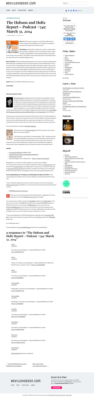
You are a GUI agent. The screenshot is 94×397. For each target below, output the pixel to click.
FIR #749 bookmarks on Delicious (18, 191)
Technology (67, 70)
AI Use (67, 395)
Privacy (63, 395)
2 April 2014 (14, 349)
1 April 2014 (14, 246)
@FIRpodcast (32, 205)
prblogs (13, 257)
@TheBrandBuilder (30, 126)
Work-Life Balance (69, 74)
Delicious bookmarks (12, 185)
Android (39, 158)
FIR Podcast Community (30, 197)
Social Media (68, 69)
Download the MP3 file (15, 152)
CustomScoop (18, 166)
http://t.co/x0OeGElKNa (38, 265)
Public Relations (68, 67)
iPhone (34, 158)
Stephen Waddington (70, 172)
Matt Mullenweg (68, 167)
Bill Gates (67, 155)
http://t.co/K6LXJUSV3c (18, 342)
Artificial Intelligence (70, 55)
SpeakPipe (33, 201)
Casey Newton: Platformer (71, 156)
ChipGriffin (14, 309)
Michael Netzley (15, 347)
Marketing (67, 64)
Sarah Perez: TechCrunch (71, 170)
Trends (66, 72)
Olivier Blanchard (18, 98)
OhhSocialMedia (15, 283)
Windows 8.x (45, 158)
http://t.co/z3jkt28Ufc (17, 278)
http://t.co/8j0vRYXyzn (17, 252)
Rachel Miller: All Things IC (71, 168)
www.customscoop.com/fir (15, 168)
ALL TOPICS (66, 78)
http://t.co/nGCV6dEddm (18, 316)
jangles (13, 244)
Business (67, 58)
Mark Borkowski (68, 165)
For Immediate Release (13, 18)
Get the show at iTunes (15, 156)
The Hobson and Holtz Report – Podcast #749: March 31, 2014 (26, 26)
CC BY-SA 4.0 (52, 395)
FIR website (47, 201)
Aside (66, 57)
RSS (71, 395)
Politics (66, 65)
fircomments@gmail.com (13, 207)
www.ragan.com (48, 164)
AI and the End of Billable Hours (71, 97)
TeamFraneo (14, 335)
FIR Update (52, 217)
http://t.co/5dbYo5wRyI (17, 329)
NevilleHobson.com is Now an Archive (73, 88)
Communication (68, 60)
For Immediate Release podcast (72, 62)
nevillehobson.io (68, 381)
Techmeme (67, 173)
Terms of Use (58, 395)
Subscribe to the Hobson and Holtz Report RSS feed (23, 154)
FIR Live (39, 217)
